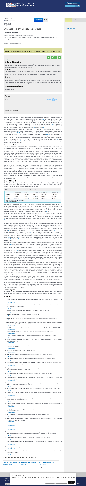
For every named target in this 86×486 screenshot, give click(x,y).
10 (43, 127)
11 (45, 127)
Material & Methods (71, 26)
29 (61, 232)
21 (57, 139)
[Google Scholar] (11, 302)
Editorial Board (24, 10)
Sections (68, 21)
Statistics (76, 21)
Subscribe (65, 10)
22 (20, 141)
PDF (46, 19)
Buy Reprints (39, 19)
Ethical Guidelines (40, 10)
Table (53, 184)
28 (31, 232)
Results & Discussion (71, 28)
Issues (31, 10)
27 (30, 232)
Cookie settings (50, 482)
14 (19, 132)
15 (39, 132)
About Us (17, 10)
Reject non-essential (61, 482)
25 (39, 228)
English (6, 20)
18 (49, 134)
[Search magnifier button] (79, 6)
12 (17, 132)
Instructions (49, 10)
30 (9, 237)
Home (12, 10)
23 (28, 141)
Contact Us (72, 10)
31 (19, 238)
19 (55, 137)
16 (47, 134)
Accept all (71, 482)
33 (20, 249)
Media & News (58, 10)
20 (47, 139)
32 (11, 244)
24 (38, 228)
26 (54, 230)
